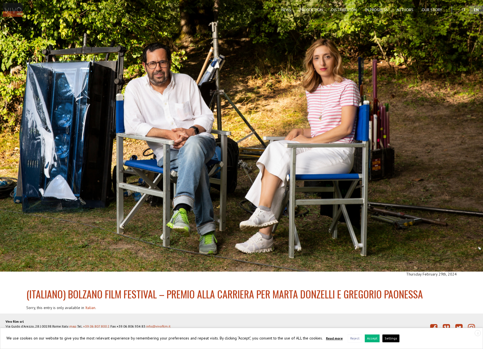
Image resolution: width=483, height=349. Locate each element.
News (286, 9)
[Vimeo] (446, 327)
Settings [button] (391, 338)
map (72, 326)
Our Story (432, 9)
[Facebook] (434, 327)
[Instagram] (471, 327)
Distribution (344, 9)
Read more (334, 338)
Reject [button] (354, 338)
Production (311, 9)
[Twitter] (459, 327)
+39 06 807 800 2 (96, 326)
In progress (376, 9)
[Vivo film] (16, 7)
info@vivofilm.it (158, 326)
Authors (404, 9)
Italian (90, 307)
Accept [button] (372, 338)
